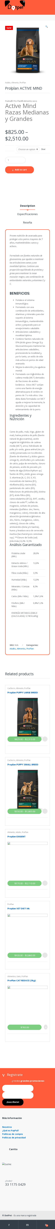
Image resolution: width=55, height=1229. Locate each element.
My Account (9, 1224)
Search (27, 1224)
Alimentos (11, 976)
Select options (45, 739)
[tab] (27, 207)
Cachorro (11, 688)
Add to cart (21, 169)
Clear (43, 149)
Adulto (8, 82)
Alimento (15, 82)
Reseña (27, 222)
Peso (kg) (9, 148)
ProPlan (23, 82)
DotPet (8, 1215)
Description (27, 205)
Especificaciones (27, 214)
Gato (19, 976)
